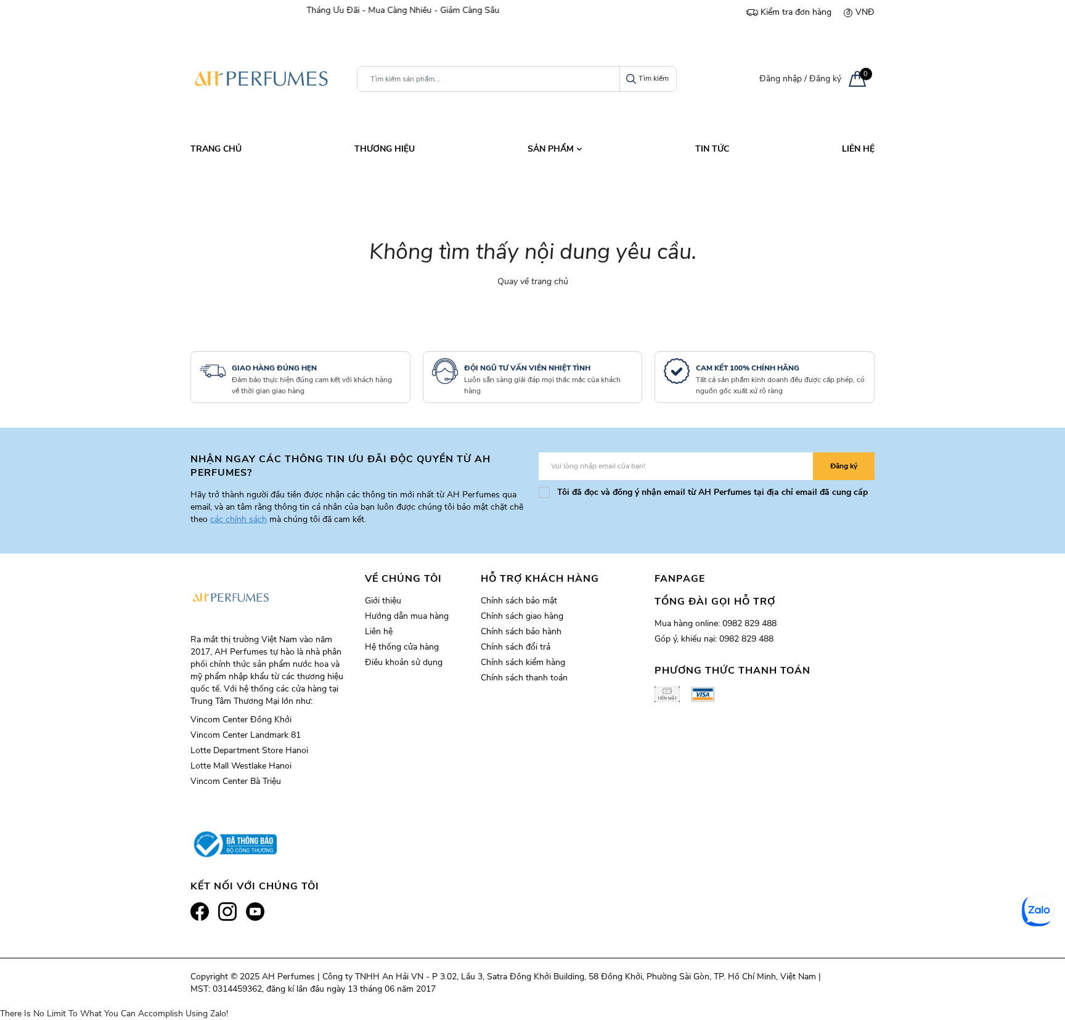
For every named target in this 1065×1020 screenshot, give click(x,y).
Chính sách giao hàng (522, 616)
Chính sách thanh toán (524, 677)
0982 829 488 (749, 623)
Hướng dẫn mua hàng (407, 616)
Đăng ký (825, 78)
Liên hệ (379, 631)
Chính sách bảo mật (519, 600)
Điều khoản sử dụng (404, 662)
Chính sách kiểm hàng (523, 662)
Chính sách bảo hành (521, 631)
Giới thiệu (383, 600)
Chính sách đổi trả (515, 647)
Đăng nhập (780, 78)
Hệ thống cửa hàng (402, 647)
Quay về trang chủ (532, 281)
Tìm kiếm (654, 78)
